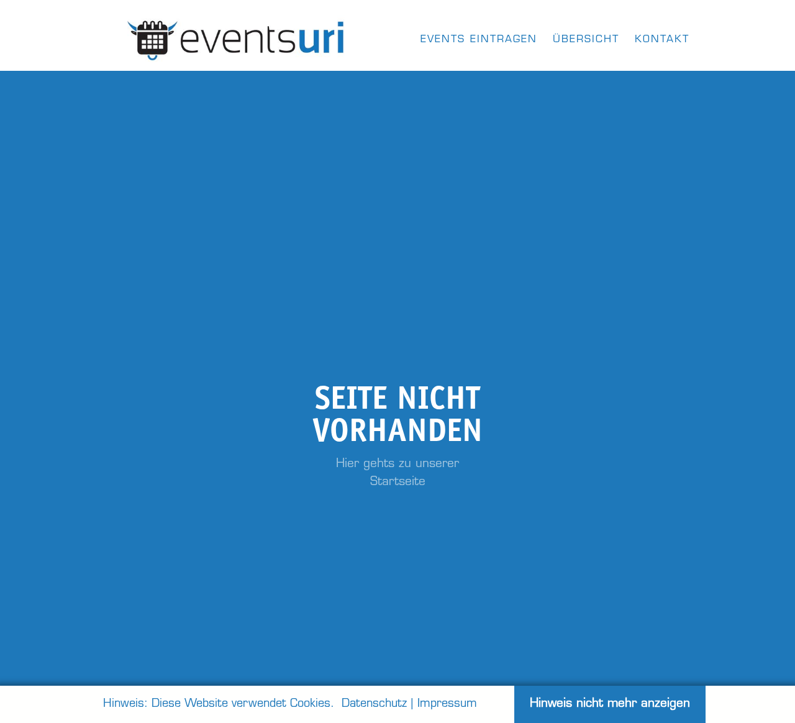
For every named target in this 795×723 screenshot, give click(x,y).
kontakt (662, 40)
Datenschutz (374, 704)
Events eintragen (478, 40)
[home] (237, 37)
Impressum (447, 704)
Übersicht (586, 40)
